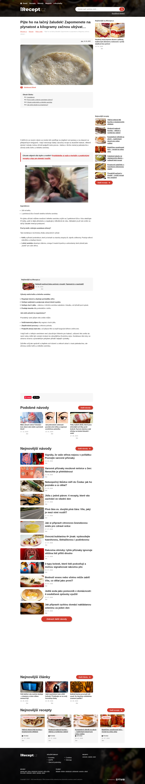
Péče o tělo (39, 31)
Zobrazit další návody (57, 619)
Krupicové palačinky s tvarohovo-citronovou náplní (115, 167)
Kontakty (51, 757)
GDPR (50, 760)
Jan (82, 41)
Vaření (34, 773)
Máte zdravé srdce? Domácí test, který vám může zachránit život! (31, 427)
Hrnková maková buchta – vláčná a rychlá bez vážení (114, 131)
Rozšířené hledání (118, 13)
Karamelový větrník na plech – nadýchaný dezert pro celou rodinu (85, 732)
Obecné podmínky (54, 762)
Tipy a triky (23, 773)
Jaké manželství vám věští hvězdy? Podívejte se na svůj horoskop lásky (56, 696)
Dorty (94, 757)
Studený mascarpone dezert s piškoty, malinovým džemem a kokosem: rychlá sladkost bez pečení (109, 42)
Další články (83, 677)
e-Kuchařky (58, 3)
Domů (25, 3)
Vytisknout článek (30, 87)
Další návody (85, 408)
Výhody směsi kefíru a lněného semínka (39, 102)
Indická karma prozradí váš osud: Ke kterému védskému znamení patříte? (81, 696)
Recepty (32, 3)
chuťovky (84, 757)
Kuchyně (40, 771)
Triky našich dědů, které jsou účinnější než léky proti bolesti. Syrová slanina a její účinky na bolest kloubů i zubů (81, 429)
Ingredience (31, 97)
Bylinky (63, 771)
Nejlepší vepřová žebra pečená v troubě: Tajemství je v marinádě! (59, 284)
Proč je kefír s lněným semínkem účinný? (40, 99)
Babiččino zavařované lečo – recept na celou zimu (115, 149)
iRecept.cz (23, 31)
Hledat (121, 9)
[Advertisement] (56, 123)
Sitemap (69, 760)
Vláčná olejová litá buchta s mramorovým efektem (115, 122)
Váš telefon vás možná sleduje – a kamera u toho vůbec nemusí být (31, 696)
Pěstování (29, 773)
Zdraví (43, 773)
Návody (40, 3)
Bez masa (106, 717)
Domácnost (34, 771)
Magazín (48, 3)
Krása (29, 771)
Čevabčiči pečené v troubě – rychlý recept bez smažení (115, 175)
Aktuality (58, 771)
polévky (90, 757)
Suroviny (81, 771)
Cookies (69, 757)
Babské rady (23, 771)
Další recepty (102, 183)
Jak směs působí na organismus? (37, 105)
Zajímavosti (75, 771)
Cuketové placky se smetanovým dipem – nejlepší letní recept (115, 158)
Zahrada (39, 773)
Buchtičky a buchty (29, 717)
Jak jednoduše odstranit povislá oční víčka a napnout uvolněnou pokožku (56, 427)
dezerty (79, 717)
